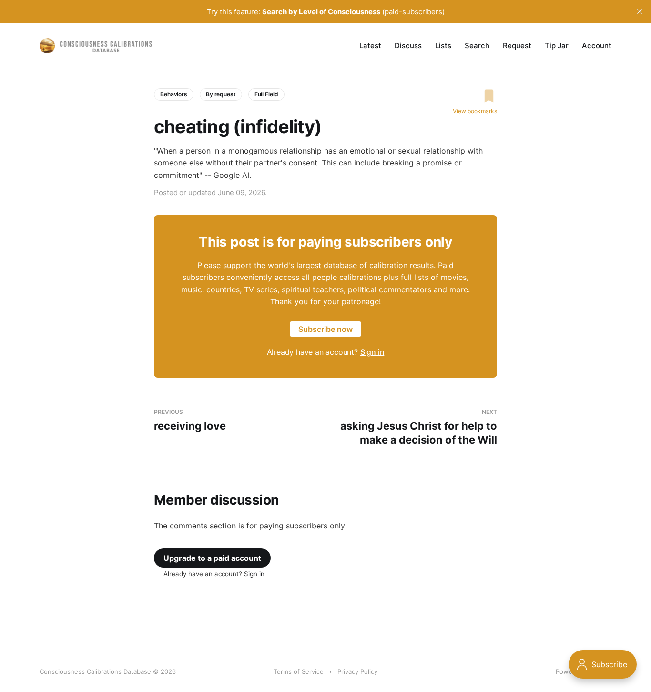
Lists (443, 45)
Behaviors (173, 94)
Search (477, 45)
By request (221, 94)
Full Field (266, 94)
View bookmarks (475, 110)
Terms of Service (299, 671)
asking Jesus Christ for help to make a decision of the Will (418, 427)
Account (596, 45)
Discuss (408, 45)
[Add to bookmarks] (475, 96)
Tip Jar (557, 45)
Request (517, 45)
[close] (639, 11)
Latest (370, 45)
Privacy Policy (357, 671)
